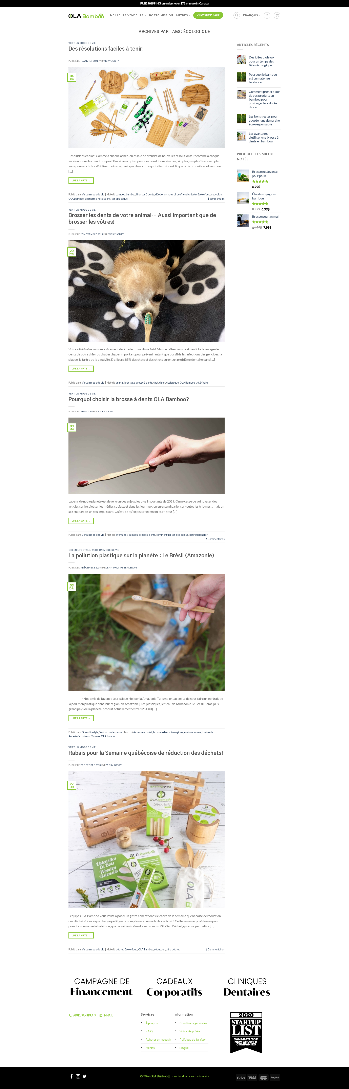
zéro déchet (173, 949)
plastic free (91, 198)
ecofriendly (183, 194)
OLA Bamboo (76, 198)
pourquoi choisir (198, 534)
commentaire (216, 198)
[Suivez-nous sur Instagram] (78, 1076)
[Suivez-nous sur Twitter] (84, 1076)
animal (119, 382)
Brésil (149, 732)
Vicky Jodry (111, 60)
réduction (159, 949)
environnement (193, 732)
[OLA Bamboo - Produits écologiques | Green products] (86, 15)
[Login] (267, 15)
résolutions (104, 198)
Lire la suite (81, 180)
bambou (130, 194)
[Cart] (277, 15)
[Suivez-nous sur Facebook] (71, 1076)
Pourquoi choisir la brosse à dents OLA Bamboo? (128, 399)
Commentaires (215, 539)
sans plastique (119, 198)
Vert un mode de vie (82, 43)
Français (250, 15)
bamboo (120, 194)
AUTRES (182, 15)
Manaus (95, 736)
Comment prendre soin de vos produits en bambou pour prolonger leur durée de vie (264, 99)
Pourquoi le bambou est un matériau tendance (263, 78)
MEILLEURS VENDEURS (127, 15)
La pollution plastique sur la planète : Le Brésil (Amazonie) (141, 555)
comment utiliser (165, 534)
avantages (122, 534)
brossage (129, 382)
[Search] (236, 15)
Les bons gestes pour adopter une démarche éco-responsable (264, 120)
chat (155, 382)
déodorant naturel (165, 194)
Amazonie (139, 732)
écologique (204, 194)
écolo (193, 194)
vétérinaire (202, 382)
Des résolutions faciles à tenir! (106, 49)
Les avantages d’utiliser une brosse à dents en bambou (264, 137)
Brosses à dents (145, 194)
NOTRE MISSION (161, 15)
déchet (120, 949)
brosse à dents (144, 382)
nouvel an (216, 194)
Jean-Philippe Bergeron (121, 567)
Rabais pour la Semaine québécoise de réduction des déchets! (145, 753)
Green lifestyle (79, 550)
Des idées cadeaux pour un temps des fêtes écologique (261, 61)
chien (162, 382)
